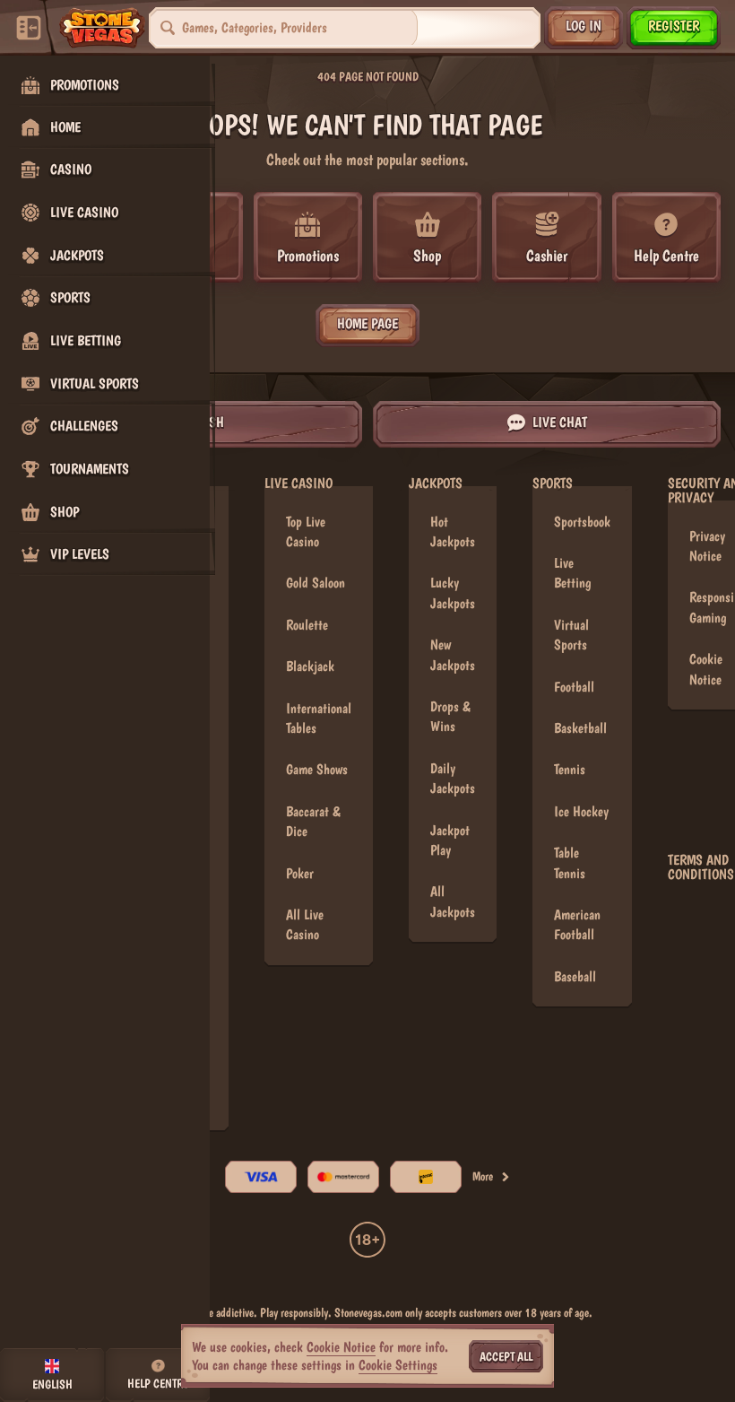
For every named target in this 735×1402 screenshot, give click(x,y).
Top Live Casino (305, 531)
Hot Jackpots (452, 531)
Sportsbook (582, 521)
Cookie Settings (398, 1365)
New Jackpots (452, 654)
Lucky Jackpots (452, 592)
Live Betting (572, 572)
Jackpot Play (450, 840)
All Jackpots (452, 901)
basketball (580, 727)
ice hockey (581, 811)
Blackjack (310, 666)
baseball (575, 976)
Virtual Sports (571, 634)
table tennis (569, 862)
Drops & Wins (450, 716)
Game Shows (317, 769)
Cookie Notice (341, 1346)
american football (577, 924)
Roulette (307, 624)
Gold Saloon (315, 582)
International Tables (318, 718)
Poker (300, 873)
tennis (569, 769)
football (574, 686)
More (482, 1176)
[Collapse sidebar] (28, 27)
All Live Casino (305, 924)
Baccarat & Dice (313, 821)
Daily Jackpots (452, 778)
